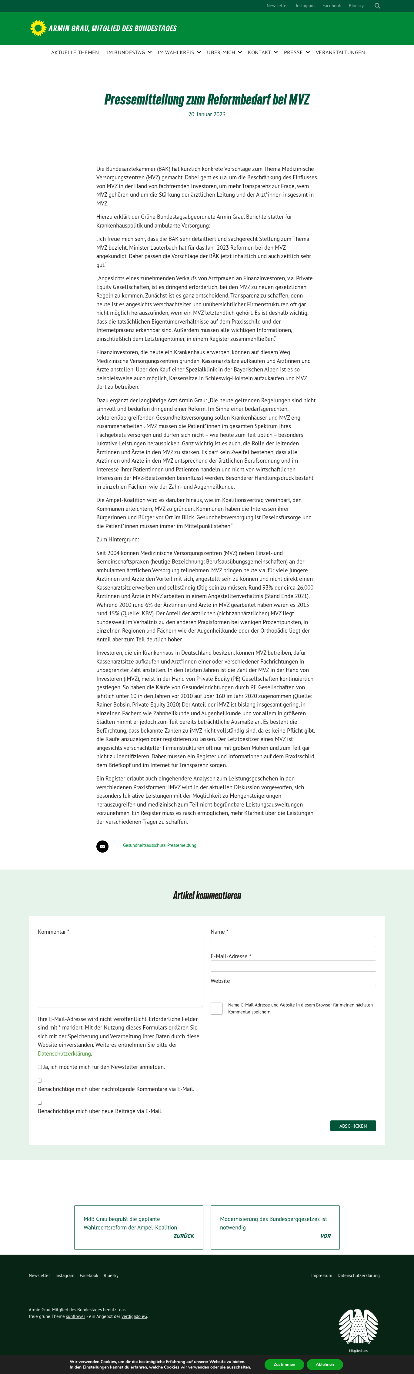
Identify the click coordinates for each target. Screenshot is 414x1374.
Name (220, 931)
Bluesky (356, 5)
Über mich (221, 52)
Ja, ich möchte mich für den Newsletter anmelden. (103, 1066)
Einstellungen (96, 1367)
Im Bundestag (126, 52)
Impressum (321, 1275)
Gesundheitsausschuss (144, 845)
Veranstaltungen (340, 52)
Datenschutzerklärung (64, 1053)
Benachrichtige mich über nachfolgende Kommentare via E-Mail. (116, 1089)
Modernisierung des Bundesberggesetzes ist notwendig (275, 1227)
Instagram (305, 5)
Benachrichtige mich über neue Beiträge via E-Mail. (100, 1111)
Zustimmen (284, 1364)
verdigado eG (134, 1316)
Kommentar (53, 931)
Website (220, 980)
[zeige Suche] (377, 6)
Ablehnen (325, 1364)
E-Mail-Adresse (231, 956)
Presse (293, 52)
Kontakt (259, 52)
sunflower (75, 1316)
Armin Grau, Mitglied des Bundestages (113, 28)
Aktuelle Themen (75, 52)
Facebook (331, 5)
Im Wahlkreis (176, 52)
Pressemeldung (181, 845)
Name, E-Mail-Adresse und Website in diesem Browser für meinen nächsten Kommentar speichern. (300, 1008)
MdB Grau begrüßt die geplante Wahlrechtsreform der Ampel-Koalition (139, 1227)
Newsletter (277, 5)
